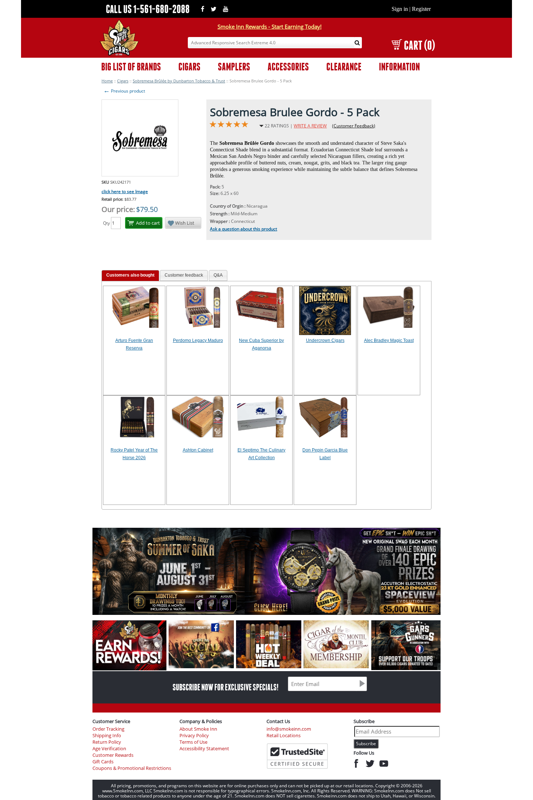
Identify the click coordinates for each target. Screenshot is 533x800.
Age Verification (109, 749)
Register (421, 9)
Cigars (122, 80)
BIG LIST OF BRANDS (131, 66)
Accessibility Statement (204, 749)
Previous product (124, 91)
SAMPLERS (234, 66)
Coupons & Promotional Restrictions (131, 768)
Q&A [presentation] (218, 275)
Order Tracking (108, 729)
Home (107, 80)
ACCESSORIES (288, 66)
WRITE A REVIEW (310, 126)
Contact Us (278, 721)
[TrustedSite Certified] (297, 756)
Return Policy (106, 742)
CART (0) (419, 45)
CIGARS (189, 66)
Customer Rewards (112, 755)
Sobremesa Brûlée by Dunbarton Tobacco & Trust (179, 80)
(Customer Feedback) (353, 126)
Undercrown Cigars (325, 340)
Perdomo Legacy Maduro (198, 340)
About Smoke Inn (198, 729)
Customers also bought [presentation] (130, 275)
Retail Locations (283, 735)
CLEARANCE (343, 66)
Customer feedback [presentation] (184, 275)
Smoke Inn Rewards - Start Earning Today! (270, 26)
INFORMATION (399, 66)
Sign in (400, 9)
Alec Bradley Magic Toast (389, 340)
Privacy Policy (194, 735)
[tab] (130, 275)
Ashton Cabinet (198, 450)
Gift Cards (102, 762)
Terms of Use (193, 742)
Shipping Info (106, 735)
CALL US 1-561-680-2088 (148, 9)
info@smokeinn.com (288, 729)
